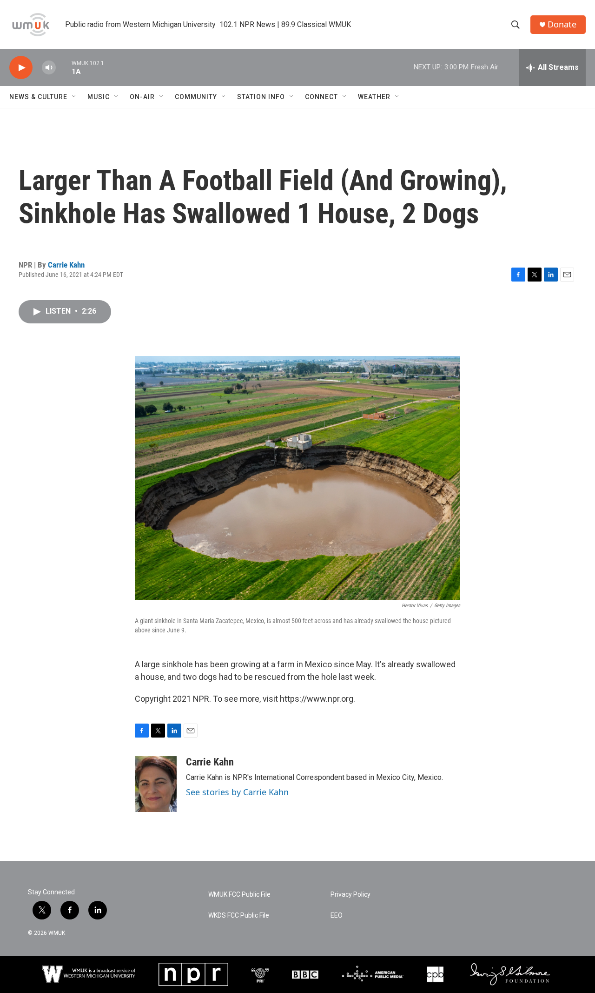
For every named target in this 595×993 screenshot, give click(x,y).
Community (196, 97)
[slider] (63, 67)
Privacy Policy (350, 894)
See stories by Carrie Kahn (237, 792)
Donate (562, 24)
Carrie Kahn (66, 264)
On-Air (142, 97)
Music (98, 97)
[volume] (49, 67)
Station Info (261, 97)
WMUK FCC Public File (239, 894)
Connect (321, 97)
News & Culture (38, 97)
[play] (20, 67)
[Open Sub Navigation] (74, 97)
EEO (337, 915)
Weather (374, 97)
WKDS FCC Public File (238, 915)
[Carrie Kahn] (156, 784)
